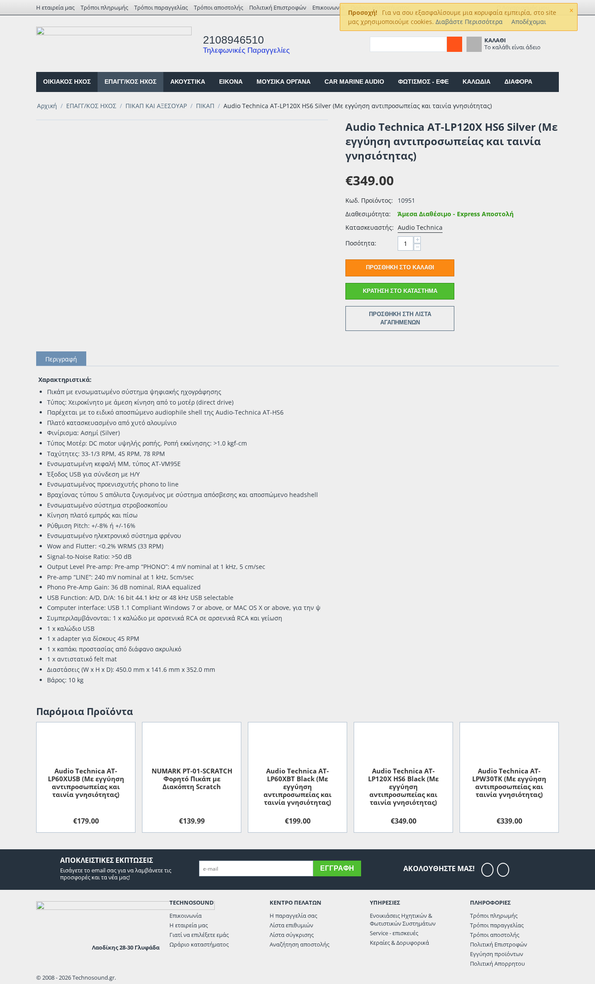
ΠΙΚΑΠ (205, 106)
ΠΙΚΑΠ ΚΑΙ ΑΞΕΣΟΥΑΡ (156, 106)
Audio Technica (420, 227)
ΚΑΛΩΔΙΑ (476, 81)
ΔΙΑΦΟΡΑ (518, 81)
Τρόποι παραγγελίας (161, 7)
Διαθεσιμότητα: (368, 214)
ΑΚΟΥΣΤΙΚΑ (187, 81)
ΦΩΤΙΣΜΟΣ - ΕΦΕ (423, 81)
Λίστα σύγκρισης (292, 935)
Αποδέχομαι (528, 21)
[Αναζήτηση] (454, 44)
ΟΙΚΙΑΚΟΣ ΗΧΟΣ (67, 81)
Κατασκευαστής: (369, 227)
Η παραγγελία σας (293, 915)
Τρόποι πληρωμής (104, 7)
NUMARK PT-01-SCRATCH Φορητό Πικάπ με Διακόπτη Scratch (192, 778)
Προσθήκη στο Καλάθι (400, 267)
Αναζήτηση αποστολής (299, 944)
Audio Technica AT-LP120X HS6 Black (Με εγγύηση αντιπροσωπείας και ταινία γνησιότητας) (403, 786)
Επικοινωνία (328, 7)
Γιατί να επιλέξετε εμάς (199, 935)
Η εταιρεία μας (55, 7)
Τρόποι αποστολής (218, 7)
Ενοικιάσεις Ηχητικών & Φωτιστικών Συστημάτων (403, 919)
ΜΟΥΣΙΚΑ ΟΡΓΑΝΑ (284, 81)
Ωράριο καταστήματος (199, 944)
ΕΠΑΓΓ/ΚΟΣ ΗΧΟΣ (130, 81)
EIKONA (231, 81)
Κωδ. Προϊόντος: (369, 200)
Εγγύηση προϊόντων (496, 954)
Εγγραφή (337, 868)
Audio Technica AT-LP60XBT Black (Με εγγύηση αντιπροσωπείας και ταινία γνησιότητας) (297, 786)
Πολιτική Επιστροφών (277, 7)
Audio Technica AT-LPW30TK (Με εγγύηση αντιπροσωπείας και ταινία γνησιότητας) (509, 782)
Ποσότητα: (360, 243)
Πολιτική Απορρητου (497, 963)
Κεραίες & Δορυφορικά (399, 943)
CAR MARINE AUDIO (354, 81)
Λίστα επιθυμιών (291, 925)
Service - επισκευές (394, 933)
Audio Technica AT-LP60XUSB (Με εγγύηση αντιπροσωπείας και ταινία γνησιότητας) (86, 782)
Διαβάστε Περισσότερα (469, 21)
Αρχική (47, 106)
